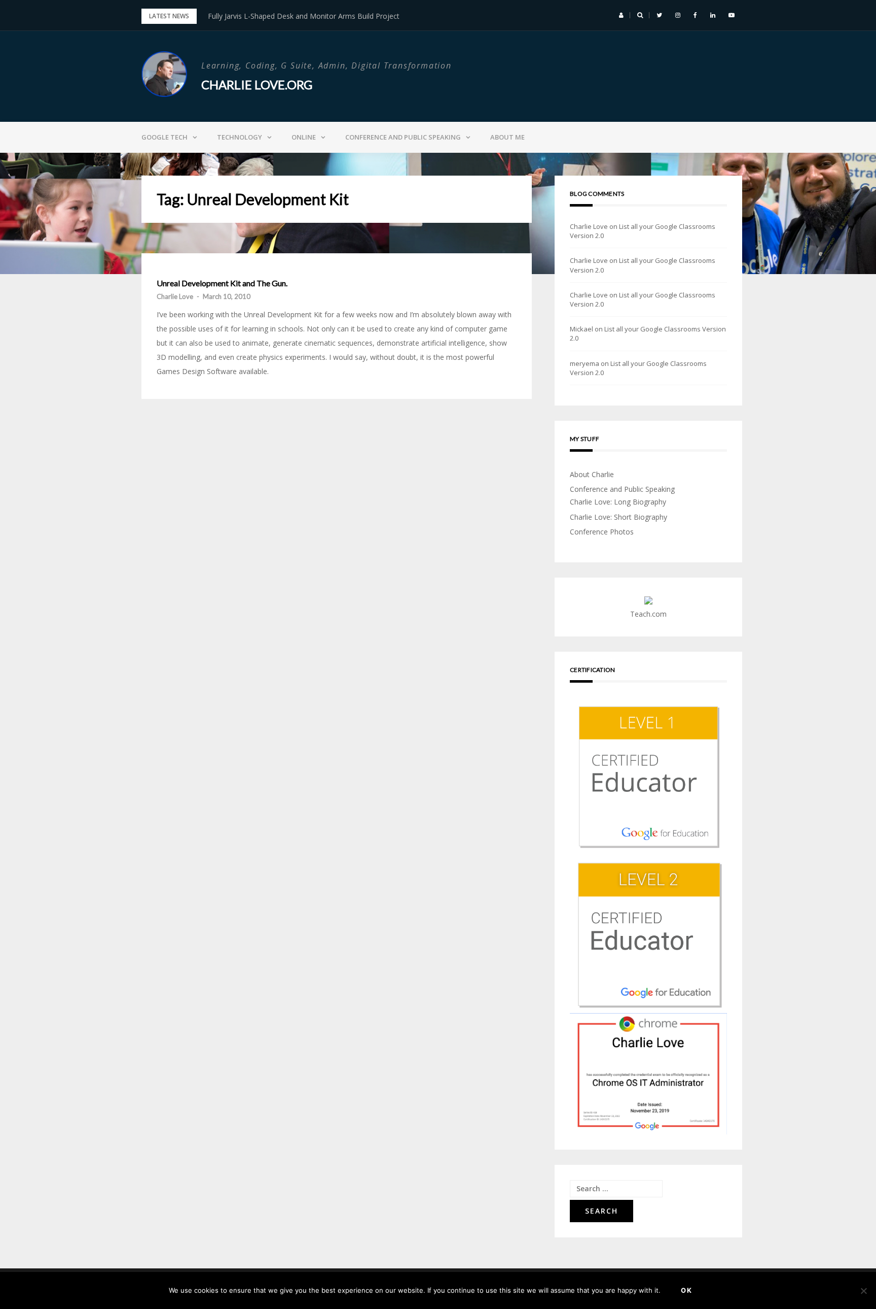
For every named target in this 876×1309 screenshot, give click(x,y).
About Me (507, 137)
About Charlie (592, 474)
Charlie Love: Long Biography (618, 502)
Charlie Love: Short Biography (618, 517)
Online (303, 137)
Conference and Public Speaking (403, 137)
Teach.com (648, 614)
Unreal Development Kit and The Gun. (222, 283)
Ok (686, 1290)
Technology (239, 137)
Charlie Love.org (256, 84)
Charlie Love (175, 296)
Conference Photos (602, 531)
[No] (863, 1291)
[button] (621, 15)
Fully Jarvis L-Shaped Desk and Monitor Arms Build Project (303, 16)
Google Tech (164, 137)
